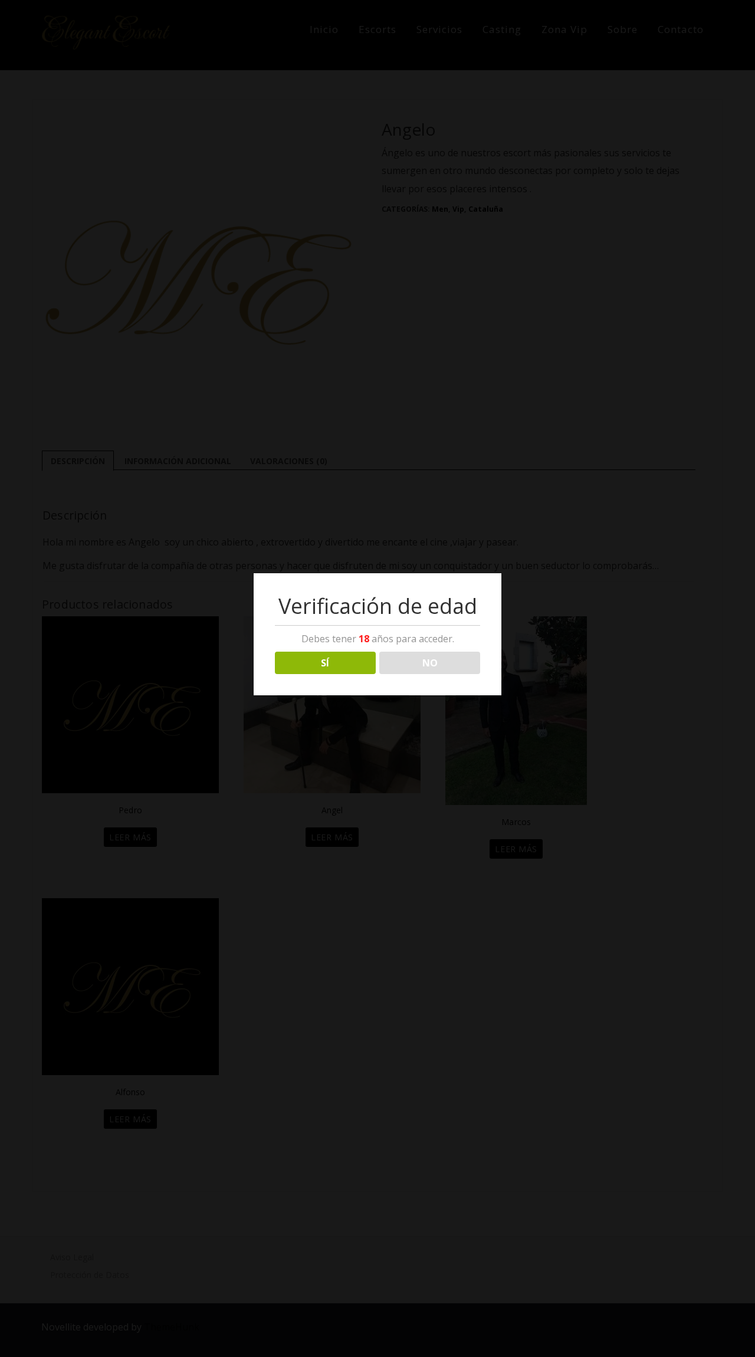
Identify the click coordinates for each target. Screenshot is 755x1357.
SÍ (325, 662)
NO (430, 662)
